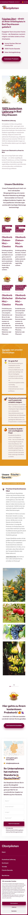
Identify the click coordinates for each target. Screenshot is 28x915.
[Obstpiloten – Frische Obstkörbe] (10, 7)
